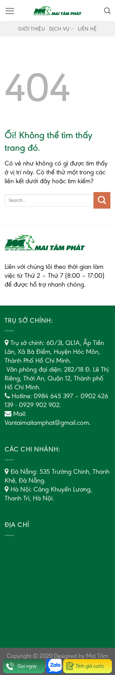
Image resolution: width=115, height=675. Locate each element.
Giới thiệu (31, 28)
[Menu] (10, 11)
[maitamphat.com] (57, 11)
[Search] (107, 11)
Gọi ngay (27, 666)
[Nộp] (102, 200)
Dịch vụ (59, 28)
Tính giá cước (90, 666)
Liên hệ (87, 28)
